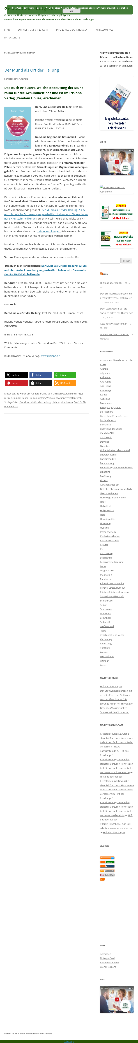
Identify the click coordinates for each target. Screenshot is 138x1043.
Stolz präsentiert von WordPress (36, 1033)
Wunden (104, 660)
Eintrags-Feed (107, 958)
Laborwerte (106, 553)
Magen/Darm (107, 570)
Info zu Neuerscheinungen (72, 29)
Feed (105, 274)
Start (7, 29)
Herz (102, 514)
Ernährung (105, 476)
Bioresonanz (106, 411)
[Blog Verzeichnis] (107, 862)
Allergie (104, 368)
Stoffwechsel (107, 626)
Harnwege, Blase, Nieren (113, 497)
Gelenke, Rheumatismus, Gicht (116, 489)
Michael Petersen (61, 393)
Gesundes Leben (20, 397)
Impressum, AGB (104, 29)
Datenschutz (12, 37)
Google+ (104, 845)
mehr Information (119, 7)
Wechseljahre (107, 656)
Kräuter (104, 544)
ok (71, 11)
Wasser (104, 652)
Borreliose (105, 424)
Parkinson (105, 579)
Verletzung (106, 643)
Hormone (105, 523)
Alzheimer (105, 377)
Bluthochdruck (108, 420)
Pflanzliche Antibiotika (112, 583)
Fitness (104, 480)
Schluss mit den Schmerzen (114, 334)
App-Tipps (105, 386)
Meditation (106, 574)
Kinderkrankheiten (110, 536)
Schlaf (103, 604)
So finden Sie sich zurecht (33, 29)
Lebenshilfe (106, 557)
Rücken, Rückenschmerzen (114, 592)
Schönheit (105, 613)
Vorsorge (105, 647)
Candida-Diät (107, 433)
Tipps (103, 630)
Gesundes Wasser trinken (113, 323)
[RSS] (102, 879)
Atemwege (105, 390)
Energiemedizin (108, 458)
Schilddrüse (106, 600)
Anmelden (105, 954)
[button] (16, 375)
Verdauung (52, 397)
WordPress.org (108, 966)
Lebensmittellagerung (111, 562)
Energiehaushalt (108, 454)
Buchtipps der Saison (111, 428)
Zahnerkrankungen (49, 231)
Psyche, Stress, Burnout (112, 587)
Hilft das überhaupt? (111, 282)
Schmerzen (106, 609)
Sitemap (69, 1041)
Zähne (62, 397)
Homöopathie (107, 519)
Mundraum (67, 402)
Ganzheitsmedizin (109, 484)
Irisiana (55, 402)
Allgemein (105, 373)
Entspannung (107, 463)
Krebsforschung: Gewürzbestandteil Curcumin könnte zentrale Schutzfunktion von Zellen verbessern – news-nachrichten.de (117, 742)
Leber (103, 566)
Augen (103, 394)
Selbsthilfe (105, 622)
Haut (102, 501)
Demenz (104, 441)
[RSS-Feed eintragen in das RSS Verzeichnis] (107, 866)
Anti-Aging (105, 381)
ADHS (103, 364)
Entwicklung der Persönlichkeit (116, 467)
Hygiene (104, 527)
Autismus (105, 398)
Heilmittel (105, 506)
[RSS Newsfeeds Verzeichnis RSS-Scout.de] (107, 871)
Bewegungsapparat (110, 407)
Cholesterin (106, 437)
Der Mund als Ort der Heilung (31, 70)
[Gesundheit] (107, 858)
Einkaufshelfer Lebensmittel (115, 450)
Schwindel (105, 617)
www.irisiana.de (50, 356)
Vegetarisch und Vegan (112, 635)
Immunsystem (37, 397)
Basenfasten (106, 403)
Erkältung (105, 471)
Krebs (103, 549)
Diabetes (104, 446)
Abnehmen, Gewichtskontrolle (116, 360)
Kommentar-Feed (109, 962)
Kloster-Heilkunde (109, 540)
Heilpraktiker (107, 510)
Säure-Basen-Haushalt (112, 596)
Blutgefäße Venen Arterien (114, 416)
